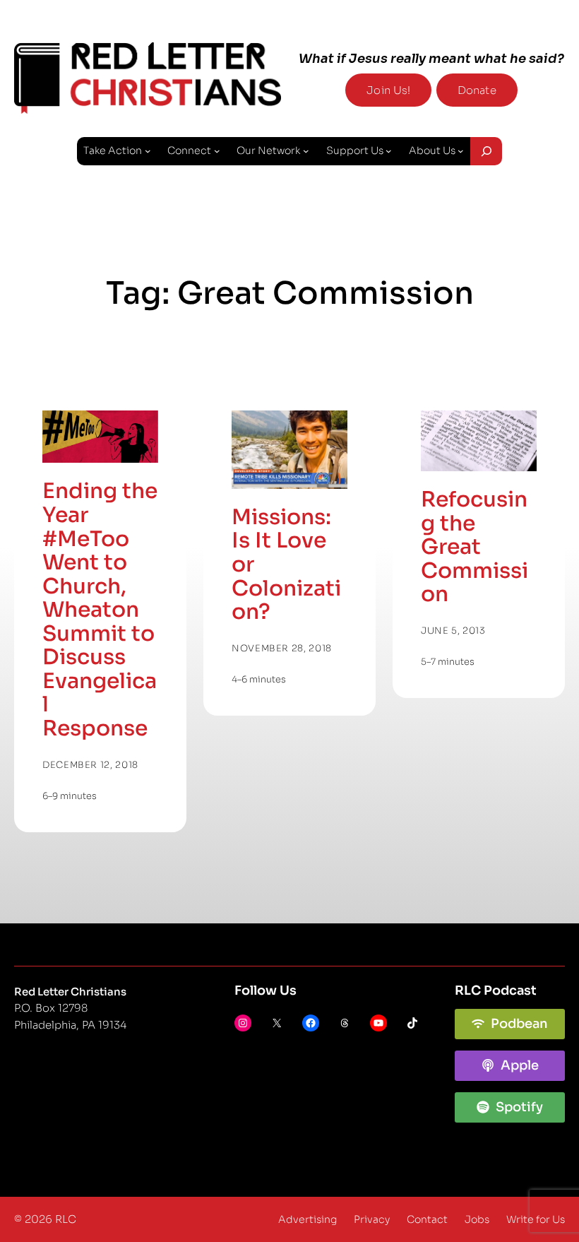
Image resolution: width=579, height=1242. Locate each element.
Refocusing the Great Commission (474, 547)
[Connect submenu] (217, 151)
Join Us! (388, 90)
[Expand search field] (486, 151)
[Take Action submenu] (148, 151)
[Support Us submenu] (389, 151)
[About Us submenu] (461, 151)
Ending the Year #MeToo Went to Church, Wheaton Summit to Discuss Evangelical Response (99, 610)
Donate (477, 90)
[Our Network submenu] (306, 151)
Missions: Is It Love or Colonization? (286, 565)
